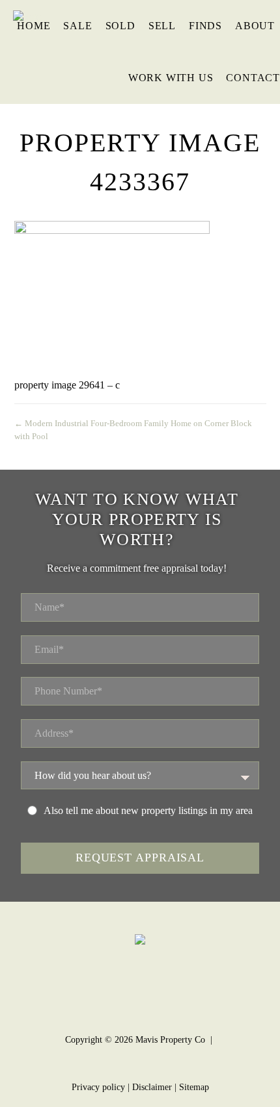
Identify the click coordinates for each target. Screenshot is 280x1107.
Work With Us (171, 77)
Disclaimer (152, 1087)
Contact (253, 77)
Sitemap (194, 1087)
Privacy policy (98, 1087)
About (255, 25)
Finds (205, 25)
